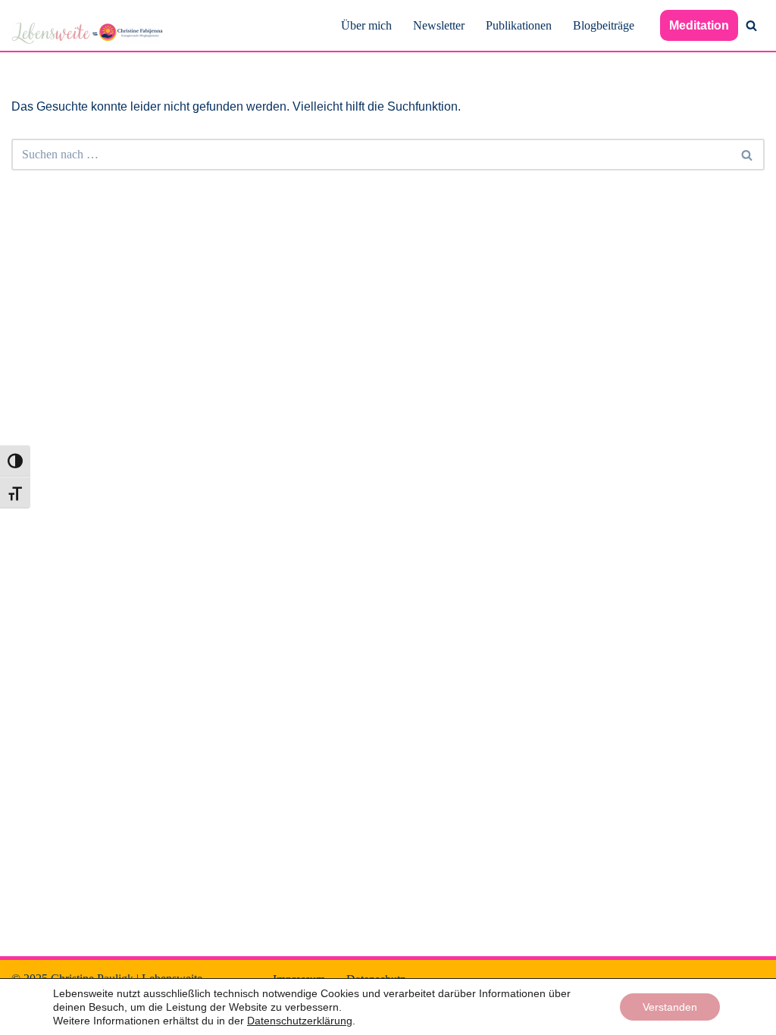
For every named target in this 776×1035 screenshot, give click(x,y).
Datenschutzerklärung (299, 1021)
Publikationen (519, 25)
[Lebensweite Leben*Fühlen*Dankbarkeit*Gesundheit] (87, 33)
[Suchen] (751, 25)
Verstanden (670, 1007)
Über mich (366, 25)
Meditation (699, 25)
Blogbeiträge (603, 25)
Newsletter (439, 25)
